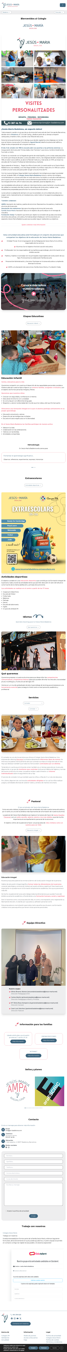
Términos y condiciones (54, 1342)
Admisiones (5, 1338)
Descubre (58, 12)
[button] (33, 467)
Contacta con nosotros (20, 1323)
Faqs (25, 1340)
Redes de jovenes (30, 1336)
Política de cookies (52, 1340)
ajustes (22, 1350)
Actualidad (5, 1340)
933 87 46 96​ (10, 1137)
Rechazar (44, 1348)
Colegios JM (5, 1336)
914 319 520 (16, 1315)
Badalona (5, 12)
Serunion (20, 759)
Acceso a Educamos (31, 1338)
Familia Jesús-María (8, 210)
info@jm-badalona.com (14, 1130)
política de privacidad (21, 1211)
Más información (18, 1041)
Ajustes (55, 1348)
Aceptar (33, 1348)
